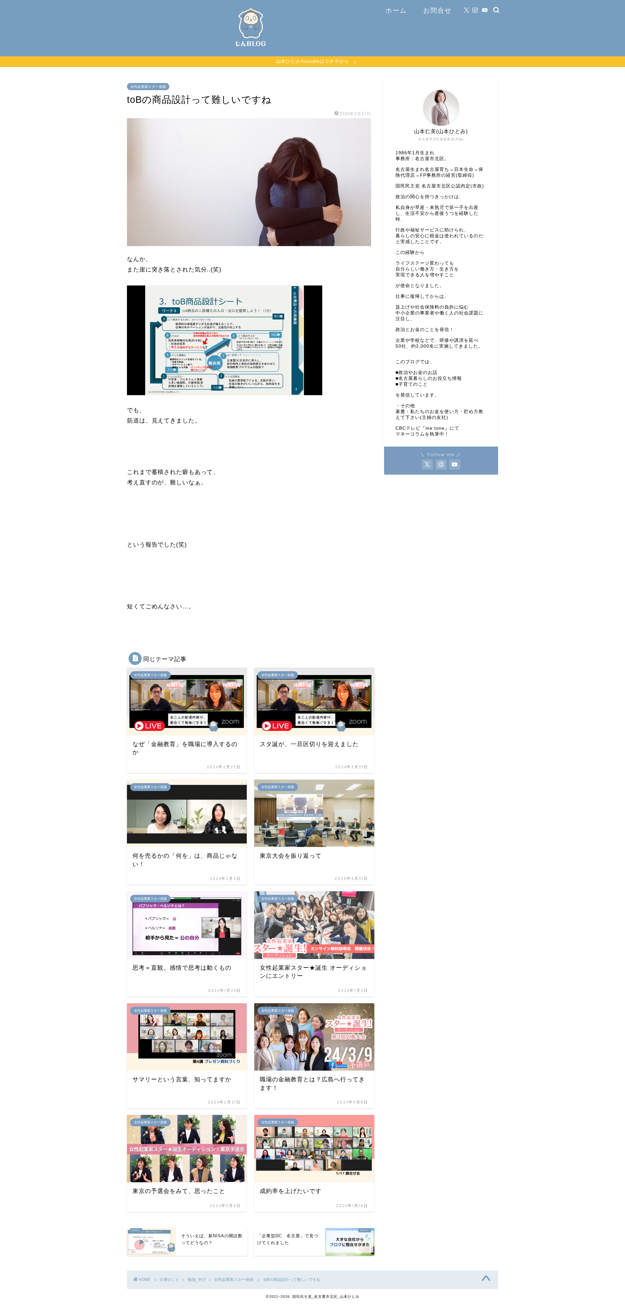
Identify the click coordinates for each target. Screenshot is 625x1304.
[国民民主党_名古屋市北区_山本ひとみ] (250, 48)
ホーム (396, 10)
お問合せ (437, 10)
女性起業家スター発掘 (148, 87)
